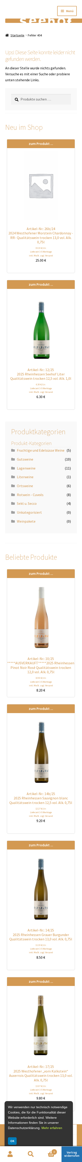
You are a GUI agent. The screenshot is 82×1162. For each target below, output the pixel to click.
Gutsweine (25, 459)
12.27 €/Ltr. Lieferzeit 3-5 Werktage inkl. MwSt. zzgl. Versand (41, 812)
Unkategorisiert (29, 512)
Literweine (25, 477)
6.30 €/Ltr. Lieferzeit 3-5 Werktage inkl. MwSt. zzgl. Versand (41, 388)
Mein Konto (10, 1154)
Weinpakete (26, 521)
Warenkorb (48, 1150)
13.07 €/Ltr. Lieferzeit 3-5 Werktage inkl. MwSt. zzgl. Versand (41, 1090)
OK (12, 1141)
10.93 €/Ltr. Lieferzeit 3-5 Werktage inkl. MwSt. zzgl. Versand (41, 681)
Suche (30, 1154)
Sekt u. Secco (27, 503)
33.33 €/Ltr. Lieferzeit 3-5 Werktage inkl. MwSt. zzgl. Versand (41, 252)
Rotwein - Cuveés (30, 494)
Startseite (17, 35)
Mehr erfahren (51, 1128)
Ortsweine (25, 485)
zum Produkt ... (41, 143)
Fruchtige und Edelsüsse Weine (40, 450)
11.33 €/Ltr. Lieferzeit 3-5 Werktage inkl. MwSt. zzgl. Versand (41, 949)
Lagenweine (26, 468)
